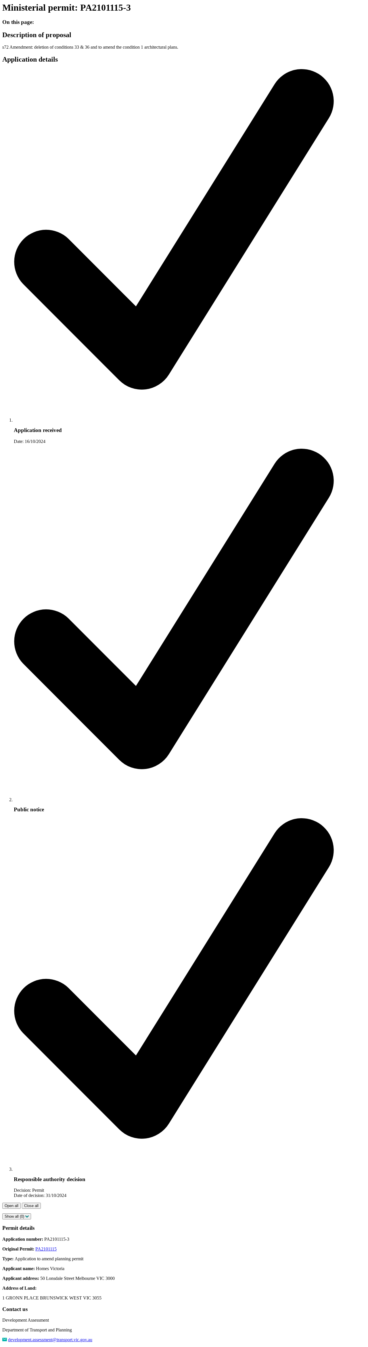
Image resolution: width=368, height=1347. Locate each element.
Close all (31, 1206)
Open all (11, 1206)
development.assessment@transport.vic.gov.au (50, 1339)
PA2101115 (46, 1248)
